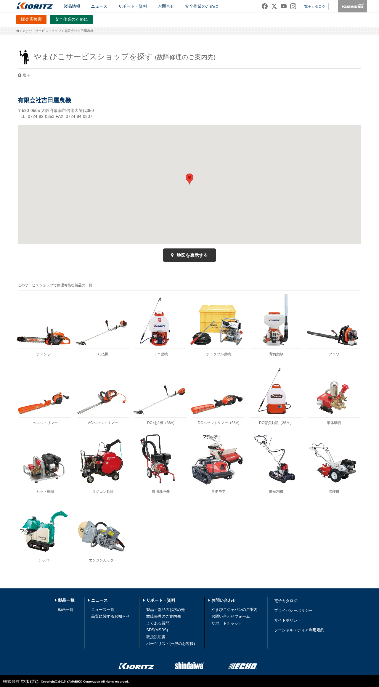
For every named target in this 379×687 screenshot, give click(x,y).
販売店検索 (31, 19)
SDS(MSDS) (157, 630)
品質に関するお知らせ (110, 616)
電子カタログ (314, 6)
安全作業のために (201, 6)
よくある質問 (157, 623)
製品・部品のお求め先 (165, 609)
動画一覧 (65, 609)
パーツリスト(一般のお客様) (170, 643)
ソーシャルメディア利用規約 (299, 630)
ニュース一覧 (102, 609)
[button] (189, 179)
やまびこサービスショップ (41, 31)
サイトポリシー (287, 620)
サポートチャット (226, 623)
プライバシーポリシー (293, 610)
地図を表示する (192, 255)
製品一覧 (66, 600)
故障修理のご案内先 (163, 616)
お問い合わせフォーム (230, 616)
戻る (26, 75)
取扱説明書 (156, 637)
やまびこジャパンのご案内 (234, 609)
